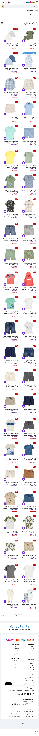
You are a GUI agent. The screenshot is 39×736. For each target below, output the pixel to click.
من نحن (17, 663)
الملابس (32, 653)
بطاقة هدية (16, 648)
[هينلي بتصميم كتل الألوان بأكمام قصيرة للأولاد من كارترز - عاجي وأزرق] (10, 425)
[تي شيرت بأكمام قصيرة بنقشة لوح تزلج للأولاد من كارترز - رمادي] (28, 303)
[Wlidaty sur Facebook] (31, 694)
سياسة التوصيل (29, 714)
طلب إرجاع (16, 667)
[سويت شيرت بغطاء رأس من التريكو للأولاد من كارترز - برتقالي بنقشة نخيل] (28, 279)
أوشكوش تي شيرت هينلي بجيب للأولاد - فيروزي (11, 142)
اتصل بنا (17, 665)
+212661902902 (29, 690)
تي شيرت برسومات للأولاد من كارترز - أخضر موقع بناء (11, 312)
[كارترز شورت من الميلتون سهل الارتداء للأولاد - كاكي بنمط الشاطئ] (28, 547)
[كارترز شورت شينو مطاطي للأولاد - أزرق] (28, 132)
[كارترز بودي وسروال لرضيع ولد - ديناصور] (28, 595)
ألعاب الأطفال (31, 655)
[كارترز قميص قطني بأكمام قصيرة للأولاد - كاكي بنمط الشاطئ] (10, 498)
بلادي (33, 674)
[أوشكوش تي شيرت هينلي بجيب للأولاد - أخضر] (28, 157)
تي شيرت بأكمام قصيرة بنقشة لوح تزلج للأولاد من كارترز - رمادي (29, 313)
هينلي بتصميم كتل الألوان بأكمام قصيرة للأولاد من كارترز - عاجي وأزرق (11, 435)
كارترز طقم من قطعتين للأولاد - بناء (30, 44)
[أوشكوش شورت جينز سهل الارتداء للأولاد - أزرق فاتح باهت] (28, 230)
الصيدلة (32, 648)
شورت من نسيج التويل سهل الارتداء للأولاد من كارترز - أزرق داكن (11, 362)
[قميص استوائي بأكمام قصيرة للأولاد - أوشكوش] (10, 206)
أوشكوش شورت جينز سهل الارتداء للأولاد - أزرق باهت (10, 239)
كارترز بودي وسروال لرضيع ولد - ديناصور (29, 605)
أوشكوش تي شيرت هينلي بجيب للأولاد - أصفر (11, 166)
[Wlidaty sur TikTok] (22, 694)
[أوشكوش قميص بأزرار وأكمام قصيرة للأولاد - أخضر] (10, 181)
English (9, 2)
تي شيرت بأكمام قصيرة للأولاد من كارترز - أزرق (30, 459)
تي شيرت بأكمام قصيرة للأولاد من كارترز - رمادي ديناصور (30, 338)
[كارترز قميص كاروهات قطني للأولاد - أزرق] (10, 84)
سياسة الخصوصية (15, 714)
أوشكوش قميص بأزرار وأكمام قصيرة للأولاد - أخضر (11, 192)
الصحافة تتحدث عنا (14, 655)
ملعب (33, 670)
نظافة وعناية (31, 659)
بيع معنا (17, 646)
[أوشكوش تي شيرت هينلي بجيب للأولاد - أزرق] (28, 181)
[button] (2, 2)
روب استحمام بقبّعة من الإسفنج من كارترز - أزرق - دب (29, 70)
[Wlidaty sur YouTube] (28, 694)
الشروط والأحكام (28, 711)
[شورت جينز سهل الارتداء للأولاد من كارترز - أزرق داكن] (10, 327)
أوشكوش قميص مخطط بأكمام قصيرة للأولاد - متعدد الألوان (29, 216)
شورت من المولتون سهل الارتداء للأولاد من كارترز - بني (29, 484)
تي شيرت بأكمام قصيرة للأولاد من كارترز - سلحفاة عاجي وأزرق (11, 460)
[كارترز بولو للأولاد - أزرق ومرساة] (28, 108)
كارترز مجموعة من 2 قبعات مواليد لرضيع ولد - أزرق (11, 69)
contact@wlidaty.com (16, 690)
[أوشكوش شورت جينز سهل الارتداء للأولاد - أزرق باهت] (10, 230)
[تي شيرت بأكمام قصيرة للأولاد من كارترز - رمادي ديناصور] (28, 327)
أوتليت (32, 646)
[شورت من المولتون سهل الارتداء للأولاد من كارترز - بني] (28, 474)
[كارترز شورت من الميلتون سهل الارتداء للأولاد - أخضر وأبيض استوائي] (10, 547)
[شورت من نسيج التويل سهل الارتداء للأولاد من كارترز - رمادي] (28, 376)
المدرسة (32, 667)
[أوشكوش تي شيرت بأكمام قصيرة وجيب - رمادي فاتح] (28, 571)
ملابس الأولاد (30, 10)
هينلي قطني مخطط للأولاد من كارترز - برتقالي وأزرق (10, 288)
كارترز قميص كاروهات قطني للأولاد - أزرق (10, 93)
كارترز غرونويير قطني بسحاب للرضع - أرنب (12, 605)
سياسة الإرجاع (29, 716)
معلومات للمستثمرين (14, 716)
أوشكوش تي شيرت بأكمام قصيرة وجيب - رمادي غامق (11, 580)
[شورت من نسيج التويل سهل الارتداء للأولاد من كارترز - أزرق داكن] (10, 352)
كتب (33, 657)
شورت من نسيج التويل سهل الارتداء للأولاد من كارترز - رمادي (29, 387)
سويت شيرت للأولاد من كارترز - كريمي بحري (30, 93)
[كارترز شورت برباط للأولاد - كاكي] (10, 108)
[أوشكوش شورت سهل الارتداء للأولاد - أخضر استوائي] (28, 254)
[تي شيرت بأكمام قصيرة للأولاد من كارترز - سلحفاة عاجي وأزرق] (10, 449)
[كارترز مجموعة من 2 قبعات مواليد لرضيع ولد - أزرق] (10, 59)
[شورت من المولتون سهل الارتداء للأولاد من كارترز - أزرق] (28, 498)
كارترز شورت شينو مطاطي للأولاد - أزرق (29, 142)
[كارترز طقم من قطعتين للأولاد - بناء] (28, 35)
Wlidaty (24, 724)
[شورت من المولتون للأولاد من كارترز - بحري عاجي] (10, 474)
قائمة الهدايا (16, 651)
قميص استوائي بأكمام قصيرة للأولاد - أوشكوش (11, 215)
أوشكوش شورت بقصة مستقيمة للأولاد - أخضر (11, 264)
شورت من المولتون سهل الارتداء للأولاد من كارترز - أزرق (29, 508)
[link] (32, 615)
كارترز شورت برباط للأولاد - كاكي (11, 118)
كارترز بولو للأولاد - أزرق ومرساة (30, 118)
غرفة (33, 665)
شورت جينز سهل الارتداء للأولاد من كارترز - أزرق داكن (10, 337)
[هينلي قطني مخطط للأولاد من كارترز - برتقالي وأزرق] (10, 279)
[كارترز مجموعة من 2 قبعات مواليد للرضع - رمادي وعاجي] (10, 35)
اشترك (8, 684)
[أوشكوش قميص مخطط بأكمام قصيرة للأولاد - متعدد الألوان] (28, 206)
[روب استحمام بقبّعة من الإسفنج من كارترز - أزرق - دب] (28, 59)
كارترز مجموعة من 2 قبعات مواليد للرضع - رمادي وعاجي (10, 44)
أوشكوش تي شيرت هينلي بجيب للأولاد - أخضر (29, 166)
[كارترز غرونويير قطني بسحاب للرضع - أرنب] (10, 595)
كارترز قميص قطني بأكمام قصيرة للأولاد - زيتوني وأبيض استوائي (29, 533)
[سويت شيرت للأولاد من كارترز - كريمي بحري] (28, 84)
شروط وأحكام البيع (15, 711)
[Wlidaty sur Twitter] (25, 694)
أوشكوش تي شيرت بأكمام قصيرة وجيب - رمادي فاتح (29, 580)
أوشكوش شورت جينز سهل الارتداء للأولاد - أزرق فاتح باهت (28, 240)
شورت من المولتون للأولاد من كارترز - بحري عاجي (11, 483)
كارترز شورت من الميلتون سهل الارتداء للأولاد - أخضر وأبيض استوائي (10, 557)
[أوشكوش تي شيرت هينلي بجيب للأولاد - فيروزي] (10, 132)
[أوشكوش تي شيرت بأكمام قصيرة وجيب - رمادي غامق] (10, 571)
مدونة (17, 653)
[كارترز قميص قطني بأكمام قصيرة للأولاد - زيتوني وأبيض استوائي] (28, 522)
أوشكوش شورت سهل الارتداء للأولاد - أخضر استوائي (30, 265)
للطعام (32, 661)
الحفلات (32, 672)
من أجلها (32, 651)
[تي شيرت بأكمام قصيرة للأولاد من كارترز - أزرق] (28, 449)
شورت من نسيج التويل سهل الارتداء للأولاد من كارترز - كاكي (11, 387)
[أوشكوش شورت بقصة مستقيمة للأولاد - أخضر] (10, 254)
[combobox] (19, 6)
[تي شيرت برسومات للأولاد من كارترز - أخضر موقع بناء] (10, 303)
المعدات (32, 663)
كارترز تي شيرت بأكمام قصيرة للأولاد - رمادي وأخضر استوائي (12, 533)
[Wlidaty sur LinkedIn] (19, 694)
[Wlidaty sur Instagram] (33, 694)
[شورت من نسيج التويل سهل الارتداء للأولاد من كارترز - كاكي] (10, 376)
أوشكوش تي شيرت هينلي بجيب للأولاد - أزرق (29, 191)
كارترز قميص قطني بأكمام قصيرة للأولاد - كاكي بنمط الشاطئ (11, 508)
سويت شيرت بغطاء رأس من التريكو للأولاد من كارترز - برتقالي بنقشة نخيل (29, 289)
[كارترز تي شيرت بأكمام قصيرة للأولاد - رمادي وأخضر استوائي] (10, 522)
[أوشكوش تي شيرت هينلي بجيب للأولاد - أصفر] (10, 157)
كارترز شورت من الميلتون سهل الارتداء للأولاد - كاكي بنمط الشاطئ (29, 557)
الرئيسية (36, 10)
